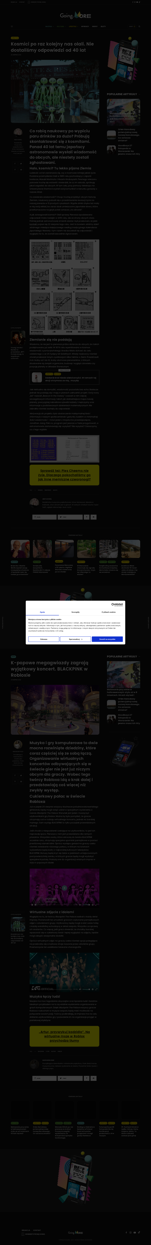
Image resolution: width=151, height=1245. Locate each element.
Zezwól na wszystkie (107, 639)
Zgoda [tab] (42, 612)
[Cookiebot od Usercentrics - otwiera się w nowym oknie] (113, 605)
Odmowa (43, 639)
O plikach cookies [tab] (109, 612)
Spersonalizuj (74, 639)
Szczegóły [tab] (76, 612)
